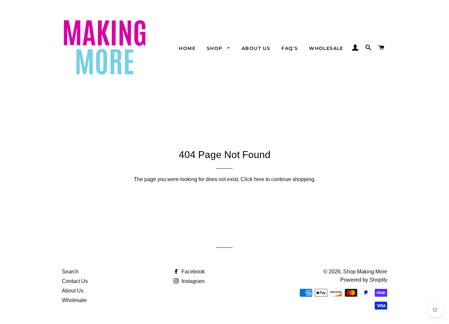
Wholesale (326, 48)
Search (70, 271)
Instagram (192, 281)
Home (187, 48)
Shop (215, 48)
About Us (256, 48)
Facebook (192, 271)
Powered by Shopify (363, 280)
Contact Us (75, 281)
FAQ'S (289, 48)
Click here (252, 179)
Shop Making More (365, 271)
